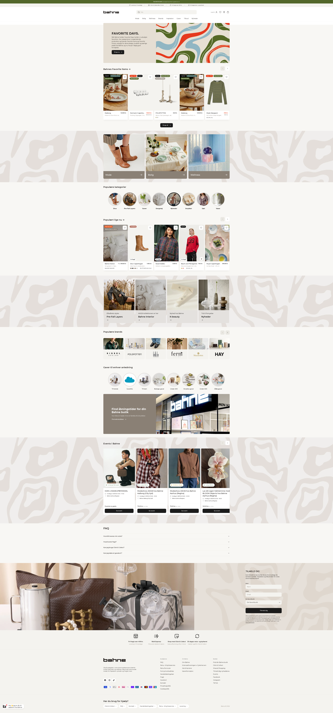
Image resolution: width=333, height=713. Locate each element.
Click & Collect (218, 665)
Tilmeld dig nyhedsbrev (221, 671)
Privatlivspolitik (165, 686)
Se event (119, 511)
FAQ (161, 662)
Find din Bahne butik (220, 662)
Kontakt (163, 683)
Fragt (162, 677)
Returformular (165, 668)
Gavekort (163, 680)
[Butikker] (224, 12)
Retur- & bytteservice (167, 665)
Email (247, 591)
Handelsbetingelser (167, 674)
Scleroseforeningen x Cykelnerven (194, 665)
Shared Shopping (219, 668)
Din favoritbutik (250, 599)
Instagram (216, 680)
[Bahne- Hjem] (119, 12)
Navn (247, 583)
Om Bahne (186, 662)
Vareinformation (187, 671)
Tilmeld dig (264, 610)
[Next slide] (227, 68)
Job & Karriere (187, 668)
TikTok (215, 683)
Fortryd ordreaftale (167, 671)
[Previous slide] (222, 68)
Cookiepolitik (164, 689)
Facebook (216, 677)
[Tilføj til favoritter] (125, 77)
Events (215, 674)
